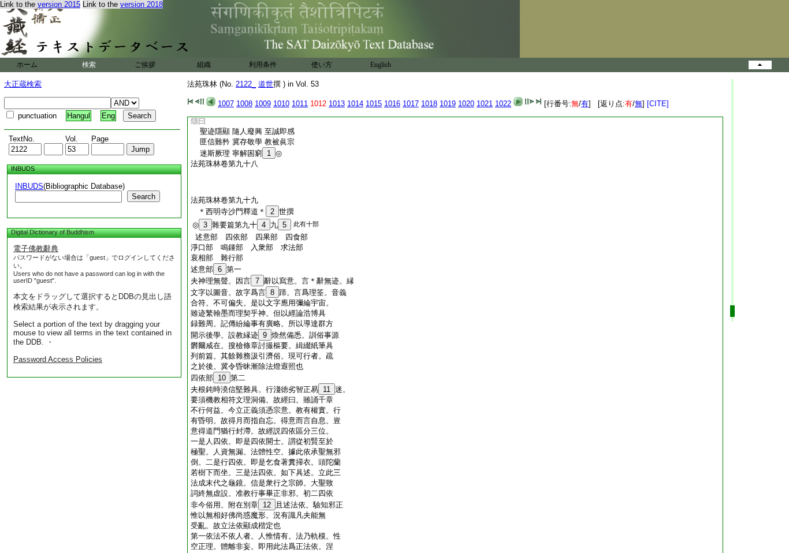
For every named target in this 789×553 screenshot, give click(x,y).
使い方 (321, 65)
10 (222, 377)
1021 (485, 103)
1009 (263, 103)
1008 (244, 103)
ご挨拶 (145, 65)
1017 (411, 103)
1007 (226, 103)
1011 (300, 103)
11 (326, 389)
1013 (337, 103)
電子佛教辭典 (35, 248)
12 (267, 504)
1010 (281, 103)
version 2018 (141, 4)
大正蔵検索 (23, 84)
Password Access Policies (57, 359)
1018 (429, 103)
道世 (265, 84)
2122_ (246, 84)
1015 (374, 103)
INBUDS (29, 186)
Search (143, 196)
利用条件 (263, 65)
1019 (448, 103)
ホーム (27, 65)
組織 (204, 65)
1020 (466, 103)
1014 (355, 103)
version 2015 (59, 4)
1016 (392, 103)
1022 (503, 103)
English (380, 65)
